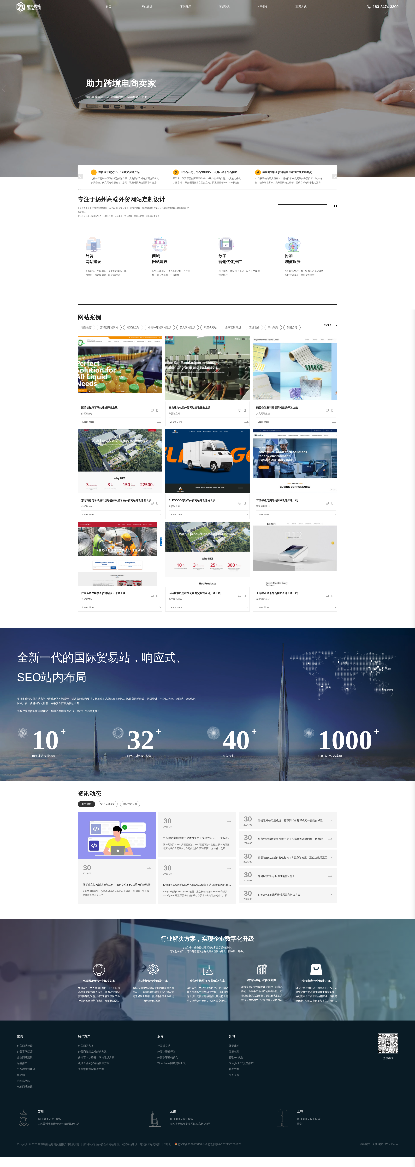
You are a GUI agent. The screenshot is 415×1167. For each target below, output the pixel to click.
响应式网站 (210, 336)
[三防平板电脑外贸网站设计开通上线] (295, 470)
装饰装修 (273, 336)
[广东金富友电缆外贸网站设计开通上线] (120, 563)
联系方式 (301, 6)
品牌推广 (22, 1072)
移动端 (21, 1084)
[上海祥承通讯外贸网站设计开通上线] (295, 563)
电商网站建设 (25, 1095)
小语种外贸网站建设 (159, 336)
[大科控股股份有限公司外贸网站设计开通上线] (207, 563)
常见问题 (234, 1084)
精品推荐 (86, 336)
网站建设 (147, 6)
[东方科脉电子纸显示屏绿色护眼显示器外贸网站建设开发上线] (120, 470)
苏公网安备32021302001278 (224, 1153)
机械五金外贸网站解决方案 (93, 1072)
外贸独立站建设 (26, 1078)
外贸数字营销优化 (167, 1066)
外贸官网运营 (25, 1060)
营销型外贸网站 (109, 336)
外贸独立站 (133, 336)
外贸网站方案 (86, 1054)
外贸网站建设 (25, 1054)
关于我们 (262, 6)
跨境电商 (234, 1060)
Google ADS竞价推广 (241, 1072)
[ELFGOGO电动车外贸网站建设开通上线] (207, 470)
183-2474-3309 (52, 1127)
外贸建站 (234, 1054)
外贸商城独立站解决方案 (92, 1060)
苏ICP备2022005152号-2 (192, 1153)
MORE (328, 334)
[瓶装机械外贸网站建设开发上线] (120, 378)
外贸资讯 (224, 6)
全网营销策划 (233, 336)
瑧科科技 (365, 1153)
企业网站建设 (25, 1066)
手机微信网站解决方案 (91, 1078)
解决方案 (234, 1078)
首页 (108, 6)
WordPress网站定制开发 (171, 1072)
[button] (4, 93)
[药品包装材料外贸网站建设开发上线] (295, 378)
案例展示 (185, 6)
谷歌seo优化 (236, 1066)
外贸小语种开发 (166, 1060)
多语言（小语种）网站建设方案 (96, 1066)
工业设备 (254, 336)
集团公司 (292, 336)
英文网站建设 (187, 336)
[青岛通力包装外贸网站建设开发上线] (207, 378)
